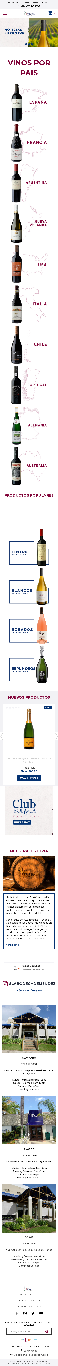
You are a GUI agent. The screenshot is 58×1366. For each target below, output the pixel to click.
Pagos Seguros (31, 965)
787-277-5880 (33, 6)
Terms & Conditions (29, 1300)
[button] (29, 102)
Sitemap (46, 1363)
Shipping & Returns (29, 1306)
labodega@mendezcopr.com (31, 1355)
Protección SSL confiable (33, 969)
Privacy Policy (28, 1294)
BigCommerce (14, 1363)
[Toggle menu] (8, 13)
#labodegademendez (32, 983)
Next (56, 736)
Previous (1, 736)
